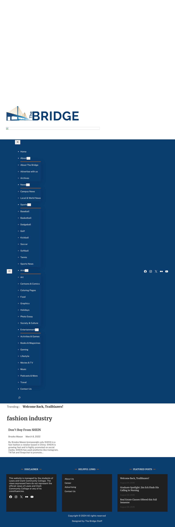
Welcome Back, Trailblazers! (43, 406)
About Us (69, 479)
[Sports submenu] (29, 204)
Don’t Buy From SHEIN (24, 430)
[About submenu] (28, 158)
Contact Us (70, 491)
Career (68, 483)
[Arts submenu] (26, 270)
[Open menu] (9, 271)
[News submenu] (28, 184)
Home (23, 151)
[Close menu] (17, 142)
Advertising (70, 487)
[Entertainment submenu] (37, 329)
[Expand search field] (19, 398)
